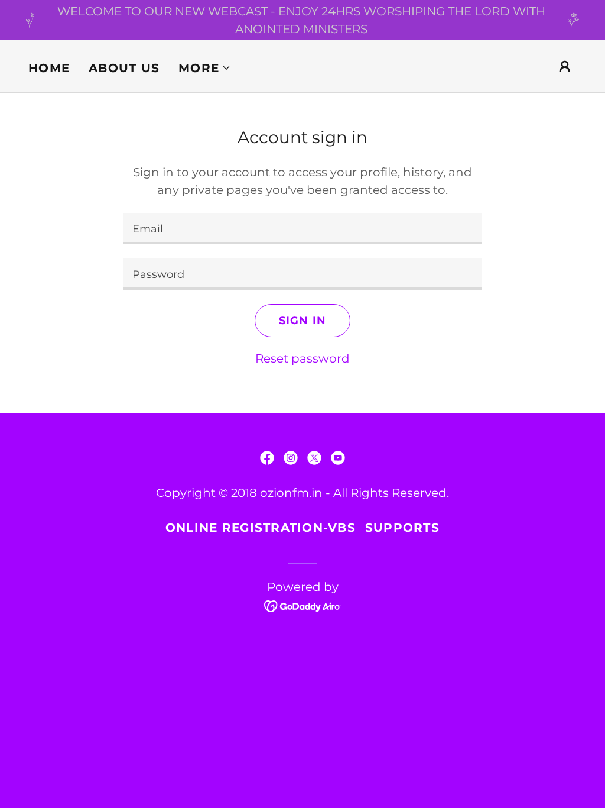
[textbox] (302, 228)
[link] (267, 458)
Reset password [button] (302, 358)
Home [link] (49, 68)
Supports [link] (402, 528)
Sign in (302, 320)
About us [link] (124, 68)
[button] (204, 68)
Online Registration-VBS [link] (260, 528)
